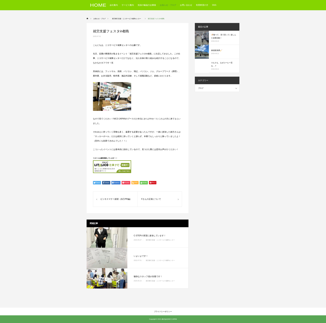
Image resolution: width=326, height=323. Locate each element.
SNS (214, 5)
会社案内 (114, 5)
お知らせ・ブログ (168, 5)
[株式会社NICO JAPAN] (98, 5)
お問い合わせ (186, 5)
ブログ (200, 88)
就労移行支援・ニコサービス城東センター (160, 240)
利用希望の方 (202, 5)
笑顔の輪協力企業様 (147, 5)
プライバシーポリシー (163, 311)
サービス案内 (128, 5)
